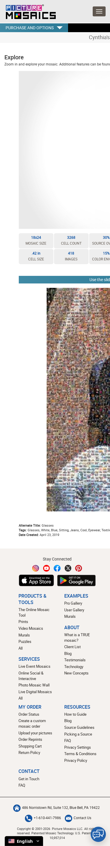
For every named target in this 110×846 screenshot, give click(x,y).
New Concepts (76, 673)
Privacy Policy (75, 760)
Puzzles (24, 641)
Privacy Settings (77, 747)
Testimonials (75, 659)
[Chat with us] (98, 834)
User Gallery (74, 610)
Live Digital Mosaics (35, 691)
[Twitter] (68, 568)
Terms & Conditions (80, 753)
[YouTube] (46, 568)
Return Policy (29, 752)
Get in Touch (28, 778)
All (20, 648)
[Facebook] (57, 568)
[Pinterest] (78, 568)
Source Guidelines (79, 727)
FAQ (67, 740)
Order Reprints (30, 739)
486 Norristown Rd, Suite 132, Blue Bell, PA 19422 (61, 807)
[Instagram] (35, 568)
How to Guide (75, 714)
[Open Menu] (99, 11)
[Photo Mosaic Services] (28, 10)
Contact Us (82, 818)
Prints (23, 621)
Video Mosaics (30, 628)
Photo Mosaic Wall (34, 685)
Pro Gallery (73, 603)
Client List (72, 646)
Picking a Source (78, 734)
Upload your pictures (35, 733)
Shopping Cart (30, 746)
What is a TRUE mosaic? (77, 637)
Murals (24, 635)
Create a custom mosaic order (32, 723)
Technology (73, 666)
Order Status (28, 714)
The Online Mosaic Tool (34, 612)
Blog (68, 653)
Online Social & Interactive (30, 675)
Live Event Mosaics (34, 666)
